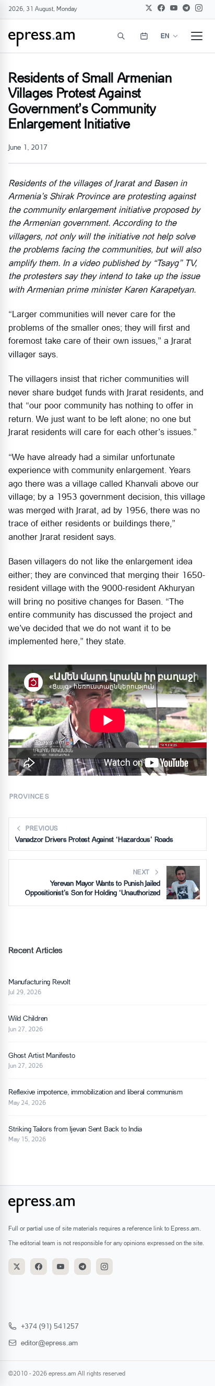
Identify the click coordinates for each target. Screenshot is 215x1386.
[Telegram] (186, 7)
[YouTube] (173, 7)
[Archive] (144, 36)
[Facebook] (161, 7)
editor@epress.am (49, 1342)
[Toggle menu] (197, 36)
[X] (148, 7)
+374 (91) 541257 (50, 1325)
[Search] (121, 36)
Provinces (29, 796)
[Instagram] (198, 7)
